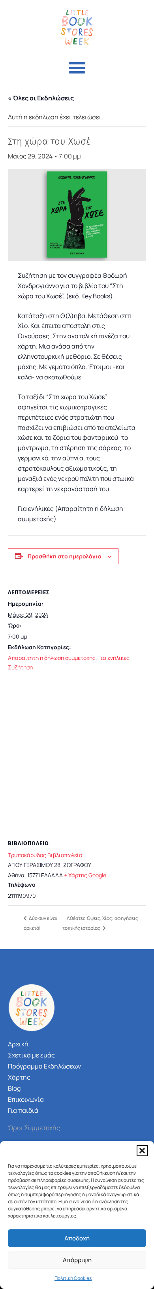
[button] (142, 1151)
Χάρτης (19, 1077)
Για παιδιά (23, 1110)
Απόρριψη (77, 1260)
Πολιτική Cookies (73, 1278)
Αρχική (18, 1044)
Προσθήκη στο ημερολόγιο (64, 556)
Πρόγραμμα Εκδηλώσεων (44, 1066)
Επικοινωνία (26, 1099)
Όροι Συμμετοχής (34, 1127)
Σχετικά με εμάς (31, 1055)
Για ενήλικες (114, 657)
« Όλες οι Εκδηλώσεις (41, 98)
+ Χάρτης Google (85, 875)
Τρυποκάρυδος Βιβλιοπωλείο (45, 855)
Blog (14, 1088)
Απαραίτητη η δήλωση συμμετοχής (52, 657)
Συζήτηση (20, 667)
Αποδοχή (77, 1238)
